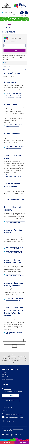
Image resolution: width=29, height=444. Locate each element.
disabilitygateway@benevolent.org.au (13, 391)
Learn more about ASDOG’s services (15, 199)
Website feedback (10, 400)
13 (16, 343)
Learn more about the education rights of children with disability (14, 252)
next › (23, 343)
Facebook (7, 434)
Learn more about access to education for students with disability (15, 274)
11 (10, 343)
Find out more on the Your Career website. (14, 333)
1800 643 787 (8, 12)
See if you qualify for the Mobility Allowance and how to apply (14, 299)
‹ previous (10, 340)
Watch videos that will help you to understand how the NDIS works (14, 248)
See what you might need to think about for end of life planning (14, 96)
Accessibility (5, 410)
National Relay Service (9, 414)
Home (9, 24)
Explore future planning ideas (13, 93)
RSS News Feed (17, 434)
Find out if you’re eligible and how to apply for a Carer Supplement (15, 147)
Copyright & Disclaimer (7, 379)
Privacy (4, 374)
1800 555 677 (18, 414)
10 (7, 343)
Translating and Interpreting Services (14, 417)
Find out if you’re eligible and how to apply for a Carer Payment (15, 125)
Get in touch (11, 395)
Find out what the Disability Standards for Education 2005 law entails (15, 221)
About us (4, 372)
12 (13, 343)
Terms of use (5, 376)
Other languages (10, 421)
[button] (22, 12)
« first (5, 340)
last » (14, 346)
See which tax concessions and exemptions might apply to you (14, 175)
